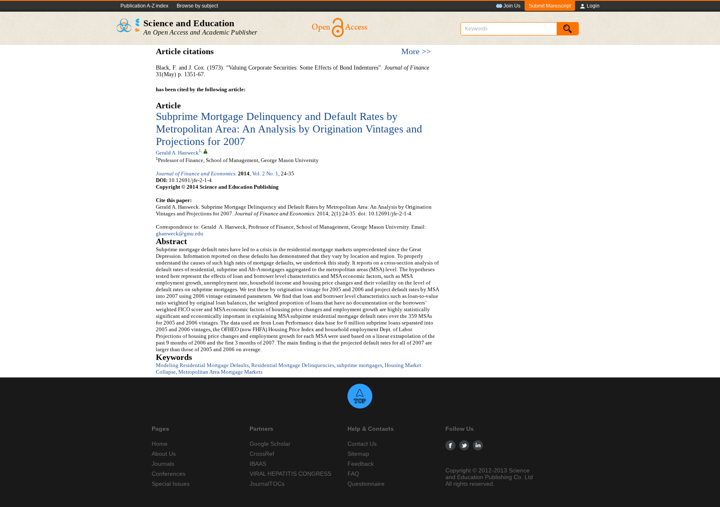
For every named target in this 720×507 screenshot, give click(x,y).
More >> (416, 51)
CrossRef (262, 453)
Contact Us (362, 443)
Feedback (361, 463)
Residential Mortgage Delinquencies (292, 365)
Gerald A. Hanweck (177, 153)
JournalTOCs (267, 483)
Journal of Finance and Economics (195, 173)
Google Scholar (270, 443)
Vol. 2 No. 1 (265, 173)
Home (160, 443)
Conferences (168, 473)
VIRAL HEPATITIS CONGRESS (290, 473)
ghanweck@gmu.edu (179, 233)
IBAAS (258, 463)
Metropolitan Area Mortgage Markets (220, 372)
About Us (164, 453)
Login (593, 6)
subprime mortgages (359, 365)
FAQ (353, 473)
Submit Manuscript (550, 6)
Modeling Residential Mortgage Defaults (202, 365)
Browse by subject (197, 6)
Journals (163, 463)
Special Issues (171, 483)
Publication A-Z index (144, 6)
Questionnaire (366, 483)
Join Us (511, 6)
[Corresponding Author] (205, 151)
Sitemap (358, 453)
